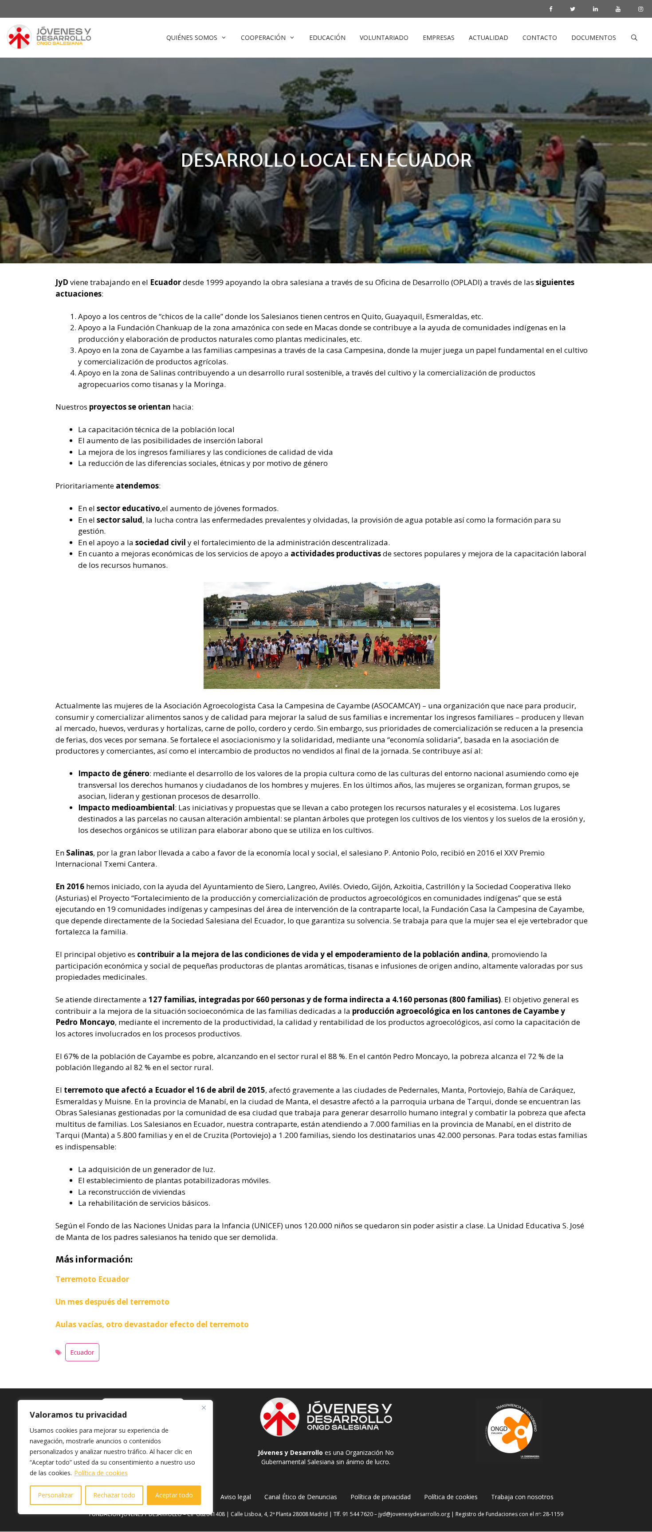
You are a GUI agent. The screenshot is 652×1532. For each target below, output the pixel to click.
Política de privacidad (380, 1497)
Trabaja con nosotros (522, 1497)
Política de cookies (101, 1473)
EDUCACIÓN (327, 37)
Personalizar (55, 1495)
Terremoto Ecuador (92, 1279)
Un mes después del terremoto (112, 1302)
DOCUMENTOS (593, 37)
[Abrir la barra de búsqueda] (634, 37)
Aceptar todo (174, 1495)
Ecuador (82, 1352)
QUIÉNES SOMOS (191, 37)
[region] (115, 1457)
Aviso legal (235, 1497)
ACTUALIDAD (488, 37)
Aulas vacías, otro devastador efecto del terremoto (152, 1324)
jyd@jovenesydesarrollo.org (414, 1514)
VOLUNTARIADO (384, 37)
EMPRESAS (439, 37)
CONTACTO (539, 37)
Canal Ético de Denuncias (300, 1497)
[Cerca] (203, 1407)
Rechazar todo (114, 1495)
